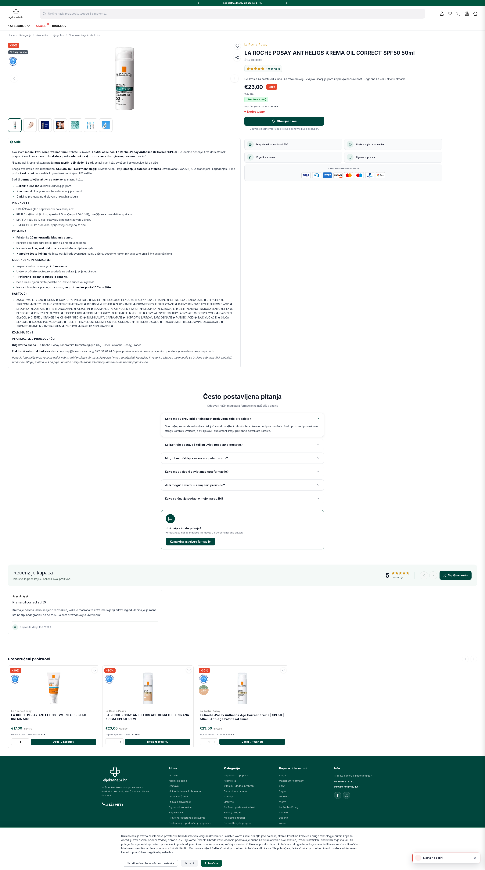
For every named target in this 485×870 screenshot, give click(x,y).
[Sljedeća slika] (234, 78)
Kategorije (17, 26)
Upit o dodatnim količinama (185, 791)
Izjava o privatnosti (180, 801)
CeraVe (283, 812)
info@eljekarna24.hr (346, 786)
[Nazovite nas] (458, 14)
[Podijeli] (237, 57)
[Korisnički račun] (442, 14)
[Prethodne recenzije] (424, 575)
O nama (173, 775)
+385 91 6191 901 (344, 781)
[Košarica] (475, 14)
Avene (282, 822)
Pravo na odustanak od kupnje (187, 817)
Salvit (282, 785)
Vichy (282, 801)
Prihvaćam (211, 863)
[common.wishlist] (450, 14)
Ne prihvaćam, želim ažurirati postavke (150, 863)
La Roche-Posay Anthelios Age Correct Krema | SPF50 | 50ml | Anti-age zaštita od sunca (242, 717)
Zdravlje (229, 796)
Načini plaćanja (178, 780)
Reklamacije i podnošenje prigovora (190, 822)
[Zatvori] (475, 858)
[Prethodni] (465, 659)
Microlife (284, 796)
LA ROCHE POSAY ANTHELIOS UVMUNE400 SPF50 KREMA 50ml (48, 717)
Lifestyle (229, 801)
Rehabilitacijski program (238, 822)
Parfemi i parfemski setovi (239, 807)
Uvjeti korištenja (178, 796)
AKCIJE (41, 26)
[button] (237, 46)
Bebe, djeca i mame (235, 791)
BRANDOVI (59, 26)
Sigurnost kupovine (180, 807)
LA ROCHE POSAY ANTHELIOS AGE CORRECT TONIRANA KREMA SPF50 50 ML (147, 717)
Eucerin (283, 817)
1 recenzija (273, 68)
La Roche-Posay (256, 44)
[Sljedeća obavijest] (286, 3)
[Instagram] (346, 795)
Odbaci (189, 863)
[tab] (15, 142)
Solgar (283, 775)
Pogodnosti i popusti (236, 775)
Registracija (176, 812)
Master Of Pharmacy (291, 780)
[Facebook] (337, 795)
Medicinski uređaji (234, 817)
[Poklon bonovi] (467, 14)
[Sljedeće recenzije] (433, 575)
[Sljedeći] (473, 659)
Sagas (282, 791)
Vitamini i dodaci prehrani (239, 785)
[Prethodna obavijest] (198, 3)
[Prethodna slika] (14, 78)
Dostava (174, 785)
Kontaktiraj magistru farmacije (190, 541)
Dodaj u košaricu (63, 741)
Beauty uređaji (232, 812)
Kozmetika (230, 780)
